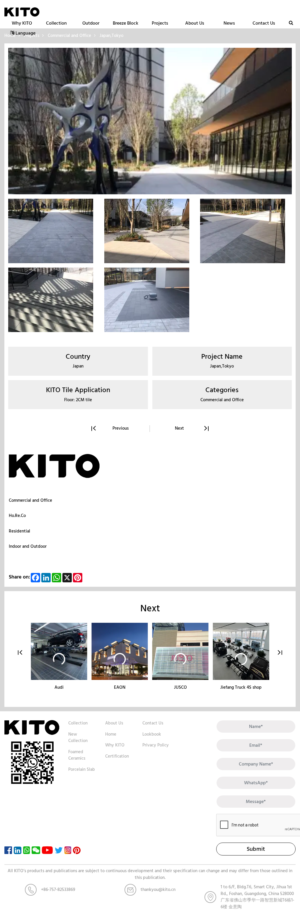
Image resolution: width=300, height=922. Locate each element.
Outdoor (90, 23)
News (229, 23)
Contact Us (264, 23)
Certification (117, 756)
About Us (194, 23)
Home (110, 734)
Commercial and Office (30, 500)
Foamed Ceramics (76, 755)
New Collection (78, 738)
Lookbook (151, 734)
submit (256, 849)
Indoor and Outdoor (28, 546)
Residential (19, 531)
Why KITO (22, 23)
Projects (160, 23)
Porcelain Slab (81, 769)
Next (179, 428)
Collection (56, 23)
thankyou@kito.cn (158, 889)
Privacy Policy (155, 745)
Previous (120, 428)
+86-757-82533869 (58, 889)
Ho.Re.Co (17, 515)
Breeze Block (125, 23)
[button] (20, 652)
